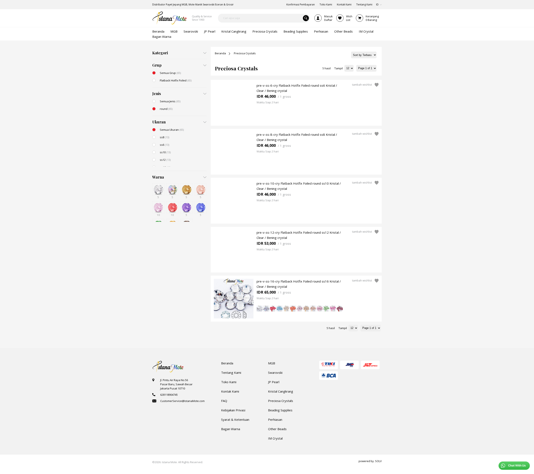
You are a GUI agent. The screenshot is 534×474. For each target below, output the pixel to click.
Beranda (220, 53)
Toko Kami (228, 382)
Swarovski (275, 372)
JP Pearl (273, 382)
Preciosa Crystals (245, 53)
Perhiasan (275, 419)
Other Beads (277, 429)
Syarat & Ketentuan (235, 419)
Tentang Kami (231, 372)
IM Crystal (275, 438)
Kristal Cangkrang (280, 391)
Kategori (160, 53)
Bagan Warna (230, 429)
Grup (156, 65)
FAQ (224, 401)
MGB (271, 363)
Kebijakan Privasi (233, 410)
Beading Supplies (280, 410)
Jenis (156, 93)
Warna (158, 177)
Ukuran (159, 122)
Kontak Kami (230, 391)
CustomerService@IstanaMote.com (182, 401)
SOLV (378, 461)
